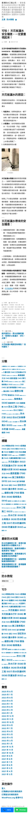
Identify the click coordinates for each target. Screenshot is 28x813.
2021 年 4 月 (7, 771)
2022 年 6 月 (7, 731)
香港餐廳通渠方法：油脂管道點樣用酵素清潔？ (14, 560)
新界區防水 (12, 381)
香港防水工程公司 (9, 3)
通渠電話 (17, 504)
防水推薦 (10, 421)
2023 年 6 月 (7, 707)
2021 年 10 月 (7, 753)
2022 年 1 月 (7, 744)
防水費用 (21, 425)
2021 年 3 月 (7, 774)
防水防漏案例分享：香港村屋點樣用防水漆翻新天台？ (14, 544)
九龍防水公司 (6, 369)
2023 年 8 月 (7, 701)
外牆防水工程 (7, 313)
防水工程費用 (12, 321)
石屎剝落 (8, 317)
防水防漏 (17, 309)
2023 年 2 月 (7, 710)
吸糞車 (14, 452)
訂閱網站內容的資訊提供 (12, 791)
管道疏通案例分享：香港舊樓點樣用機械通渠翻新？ (14, 565)
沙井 (12, 481)
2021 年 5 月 (7, 768)
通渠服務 (10, 504)
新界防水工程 (18, 381)
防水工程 (17, 305)
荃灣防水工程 (5, 399)
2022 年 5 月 (7, 734)
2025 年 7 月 (7, 694)
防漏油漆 (18, 324)
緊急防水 (14, 317)
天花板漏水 (9, 288)
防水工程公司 (7, 508)
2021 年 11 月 (7, 750)
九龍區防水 (6, 366)
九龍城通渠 (13, 366)
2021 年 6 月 (7, 765)
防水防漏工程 (18, 429)
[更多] (16, 20)
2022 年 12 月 (8, 716)
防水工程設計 (22, 511)
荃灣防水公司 (23, 395)
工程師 (5, 42)
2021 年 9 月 (7, 756)
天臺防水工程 (15, 313)
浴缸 (13, 485)
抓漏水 (15, 315)
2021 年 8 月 (7, 759)
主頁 (3, 19)
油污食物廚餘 (14, 387)
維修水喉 (12, 492)
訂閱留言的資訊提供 (10, 794)
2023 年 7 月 (7, 704)
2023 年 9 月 (7, 698)
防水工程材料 (18, 307)
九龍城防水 (21, 366)
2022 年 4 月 (7, 737)
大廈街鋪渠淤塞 (17, 458)
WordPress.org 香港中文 (12, 797)
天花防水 (11, 305)
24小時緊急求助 (10, 446)
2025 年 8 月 (7, 691)
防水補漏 (15, 425)
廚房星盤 (16, 378)
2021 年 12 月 (7, 747)
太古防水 (14, 375)
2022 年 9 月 (7, 725)
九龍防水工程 (16, 369)
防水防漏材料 (11, 324)
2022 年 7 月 (7, 728)
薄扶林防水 (11, 399)
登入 (3, 788)
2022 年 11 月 (7, 719)
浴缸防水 (20, 315)
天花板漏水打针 (8, 315)
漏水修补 (8, 391)
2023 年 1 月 (7, 713)
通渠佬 (11, 501)
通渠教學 (14, 403)
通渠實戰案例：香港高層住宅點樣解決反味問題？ (14, 555)
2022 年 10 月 (8, 722)
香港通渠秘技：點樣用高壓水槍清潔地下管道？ (14, 549)
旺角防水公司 (16, 384)
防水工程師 (11, 307)
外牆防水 (5, 305)
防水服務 (16, 421)
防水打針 (11, 309)
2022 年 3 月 (7, 741)
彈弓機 (7, 477)
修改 (19, 449)
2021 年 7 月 (7, 762)
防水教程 (10, 19)
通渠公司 (18, 501)
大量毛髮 (9, 372)
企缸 (11, 449)
